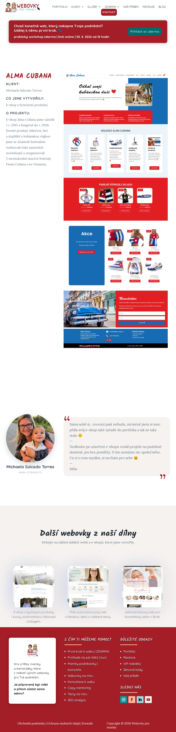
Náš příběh (131, 676)
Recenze (129, 657)
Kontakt (87, 723)
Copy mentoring (79, 688)
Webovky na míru (80, 676)
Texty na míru (77, 694)
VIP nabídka (132, 664)
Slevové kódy (133, 670)
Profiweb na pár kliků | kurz (87, 657)
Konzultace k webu (81, 682)
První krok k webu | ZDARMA (88, 651)
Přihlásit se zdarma (144, 31)
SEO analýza (77, 700)
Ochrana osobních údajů (63, 723)
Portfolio (129, 651)
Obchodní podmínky (31, 723)
